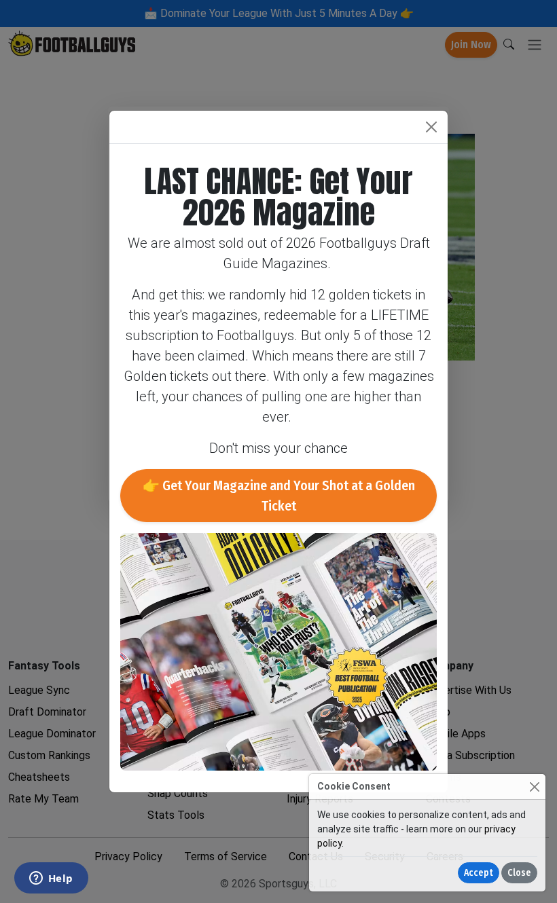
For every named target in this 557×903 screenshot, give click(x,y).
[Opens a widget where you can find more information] (51, 879)
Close (519, 873)
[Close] (534, 786)
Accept (478, 873)
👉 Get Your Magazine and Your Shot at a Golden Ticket (279, 495)
